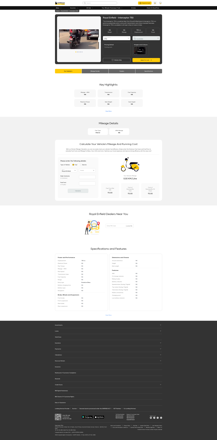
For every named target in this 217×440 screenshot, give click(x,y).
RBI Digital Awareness (61, 390)
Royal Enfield (64, 11)
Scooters (73, 8)
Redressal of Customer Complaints (65, 372)
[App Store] (99, 417)
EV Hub (89, 8)
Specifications (149, 71)
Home (57, 11)
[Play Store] (87, 417)
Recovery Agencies (150, 427)
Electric (84, 164)
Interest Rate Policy (144, 425)
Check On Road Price (153, 8)
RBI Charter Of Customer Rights (64, 396)
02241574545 (131, 419)
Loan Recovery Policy (157, 425)
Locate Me (129, 226)
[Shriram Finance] (60, 3)
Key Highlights (68, 71)
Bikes (57, 8)
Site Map (135, 425)
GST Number (117, 408)
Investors (58, 367)
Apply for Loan (145, 60)
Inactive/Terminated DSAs (136, 427)
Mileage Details (95, 71)
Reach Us (159, 427)
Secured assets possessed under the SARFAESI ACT (95, 408)
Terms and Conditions (115, 425)
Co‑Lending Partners (130, 408)
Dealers (122, 71)
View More (108, 111)
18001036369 (119, 418)
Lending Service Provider (62, 408)
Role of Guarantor (60, 402)
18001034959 (119, 416)
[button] (99, 39)
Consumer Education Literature (120, 427)
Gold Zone (58, 337)
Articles (133, 8)
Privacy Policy (127, 425)
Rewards (57, 378)
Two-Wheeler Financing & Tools (111, 8)
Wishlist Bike (118, 60)
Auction (74, 408)
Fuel (76, 164)
